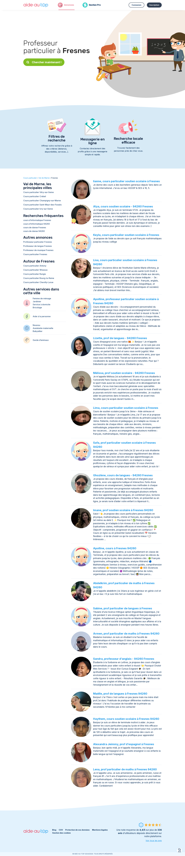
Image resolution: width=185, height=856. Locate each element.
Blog (54, 830)
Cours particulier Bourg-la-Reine (38, 278)
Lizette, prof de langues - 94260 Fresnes (120, 338)
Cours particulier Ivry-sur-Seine (38, 209)
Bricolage (37, 307)
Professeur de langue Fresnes (37, 246)
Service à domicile (41, 304)
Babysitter (37, 331)
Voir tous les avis (154, 840)
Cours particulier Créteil (34, 196)
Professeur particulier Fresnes (37, 242)
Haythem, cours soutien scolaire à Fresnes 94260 (126, 718)
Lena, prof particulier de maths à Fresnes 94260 (125, 769)
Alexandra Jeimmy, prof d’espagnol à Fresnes (123, 744)
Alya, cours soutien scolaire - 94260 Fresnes (123, 206)
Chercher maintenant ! (46, 62)
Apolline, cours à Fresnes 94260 (114, 548)
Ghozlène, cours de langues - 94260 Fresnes (123, 475)
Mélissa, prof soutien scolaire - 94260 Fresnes (124, 373)
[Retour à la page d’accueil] (35, 5)
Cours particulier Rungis (34, 274)
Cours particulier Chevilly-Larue (38, 282)
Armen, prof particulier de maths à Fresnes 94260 (126, 633)
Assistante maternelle (43, 328)
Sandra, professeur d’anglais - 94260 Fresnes (123, 658)
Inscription (154, 5)
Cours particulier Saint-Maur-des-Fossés (42, 204)
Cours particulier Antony (34, 265)
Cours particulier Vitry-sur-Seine (38, 192)
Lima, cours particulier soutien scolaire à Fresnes (125, 407)
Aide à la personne (42, 316)
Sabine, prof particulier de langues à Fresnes (122, 608)
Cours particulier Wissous (35, 270)
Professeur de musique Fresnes (38, 250)
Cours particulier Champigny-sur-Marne (42, 200)
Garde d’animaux (41, 340)
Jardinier (37, 301)
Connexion (136, 5)
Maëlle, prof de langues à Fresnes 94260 (120, 693)
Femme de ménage (42, 298)
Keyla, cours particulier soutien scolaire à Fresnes (126, 235)
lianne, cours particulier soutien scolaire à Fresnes (126, 181)
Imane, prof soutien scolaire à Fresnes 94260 (123, 510)
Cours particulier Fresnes (35, 254)
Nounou (36, 325)
